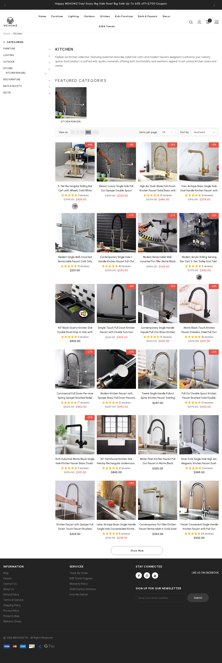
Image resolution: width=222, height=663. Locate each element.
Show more (137, 550)
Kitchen (18, 33)
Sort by (184, 132)
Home (6, 33)
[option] (111, 3)
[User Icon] (199, 21)
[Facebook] (139, 575)
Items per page (148, 132)
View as (63, 132)
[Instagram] (147, 575)
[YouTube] (155, 575)
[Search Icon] (191, 22)
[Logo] (15, 22)
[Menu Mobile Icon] (217, 22)
